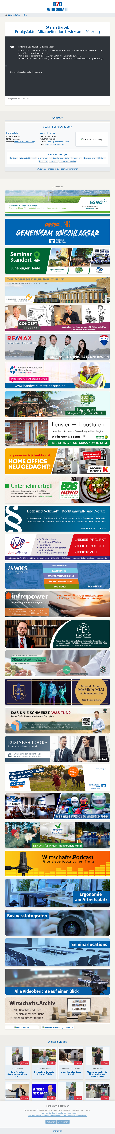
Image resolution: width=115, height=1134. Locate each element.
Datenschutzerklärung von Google (89, 58)
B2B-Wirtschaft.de (14, 15)
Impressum (57, 1131)
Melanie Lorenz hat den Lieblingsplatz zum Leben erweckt (97, 1074)
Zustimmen (63, 1122)
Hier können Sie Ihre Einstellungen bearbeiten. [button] (57, 1113)
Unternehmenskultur (73, 158)
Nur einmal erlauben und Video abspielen (26, 72)
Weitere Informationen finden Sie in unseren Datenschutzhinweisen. (57, 1115)
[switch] (12, 47)
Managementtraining (68, 161)
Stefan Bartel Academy (57, 126)
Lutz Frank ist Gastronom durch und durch (17, 1074)
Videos (25, 15)
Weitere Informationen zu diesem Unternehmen (57, 169)
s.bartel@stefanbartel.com (57, 141)
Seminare (13, 158)
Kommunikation (90, 158)
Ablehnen (51, 1122)
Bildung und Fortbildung (24, 141)
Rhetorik (101, 158)
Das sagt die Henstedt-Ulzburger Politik (44, 1073)
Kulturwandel (42, 158)
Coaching (53, 161)
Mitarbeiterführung (27, 158)
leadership (43, 161)
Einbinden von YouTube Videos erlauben (36, 47)
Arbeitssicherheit (56, 158)
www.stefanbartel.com (54, 144)
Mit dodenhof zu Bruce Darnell (71, 1073)
